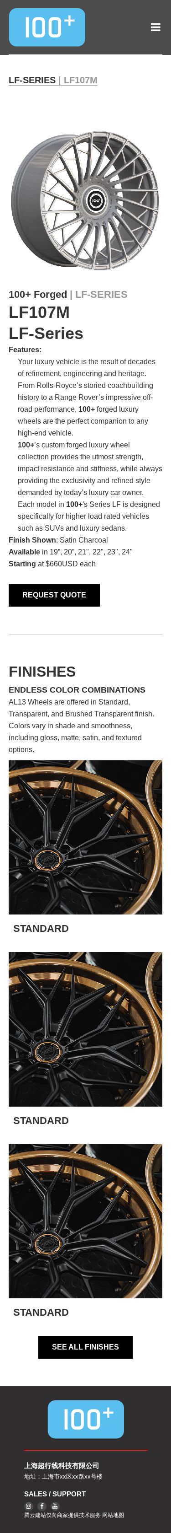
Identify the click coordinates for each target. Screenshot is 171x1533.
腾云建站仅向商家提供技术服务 (62, 1515)
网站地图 (113, 1515)
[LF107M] (86, 201)
